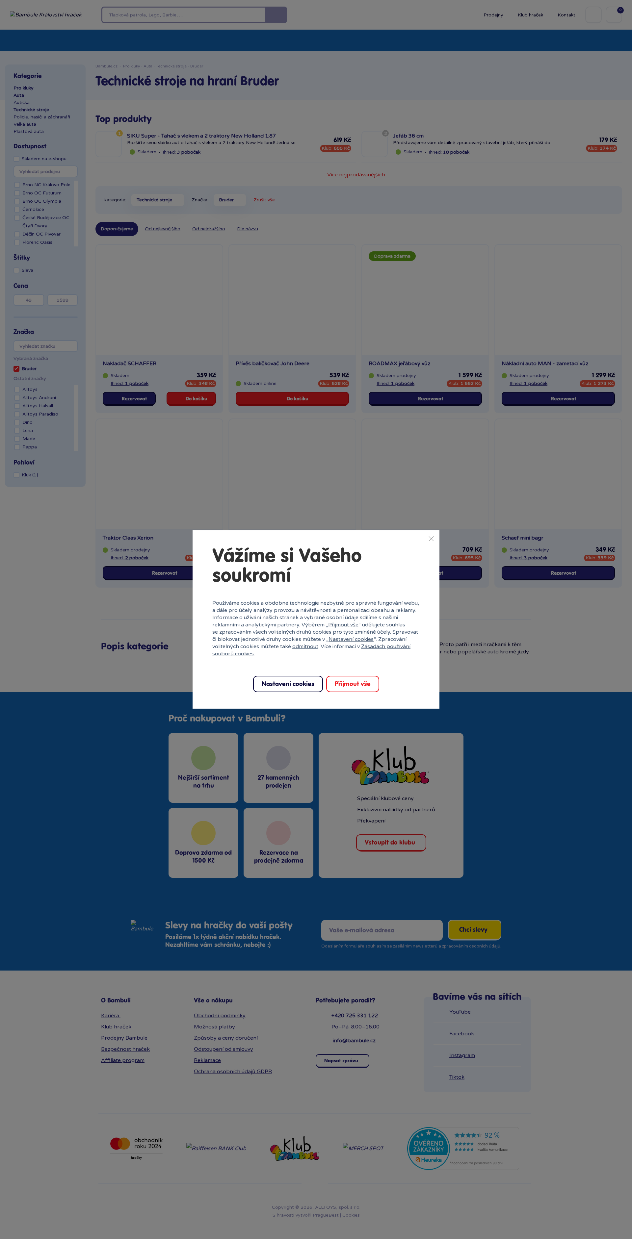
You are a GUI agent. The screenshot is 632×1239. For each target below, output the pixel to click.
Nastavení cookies (351, 639)
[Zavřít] (431, 538)
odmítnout (305, 646)
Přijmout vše (343, 624)
